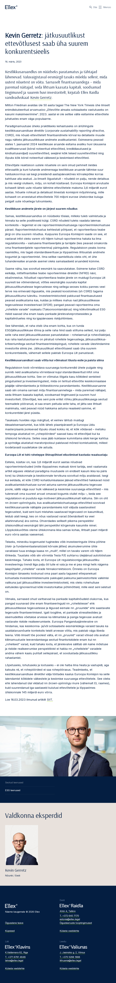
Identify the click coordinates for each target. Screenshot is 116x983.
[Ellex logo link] (11, 7)
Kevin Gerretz (40, 97)
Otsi (95, 7)
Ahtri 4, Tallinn (68, 911)
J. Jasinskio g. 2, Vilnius (72, 952)
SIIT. (50, 699)
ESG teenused (12, 790)
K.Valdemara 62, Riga (16, 952)
